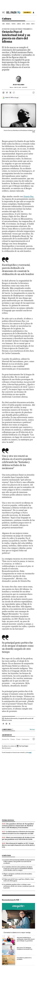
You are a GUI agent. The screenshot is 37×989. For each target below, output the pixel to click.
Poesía (18, 739)
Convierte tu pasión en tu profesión (24, 958)
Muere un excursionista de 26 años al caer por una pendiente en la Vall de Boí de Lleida (18, 838)
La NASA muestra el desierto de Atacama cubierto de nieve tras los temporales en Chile (18, 832)
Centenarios (25, 739)
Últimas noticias (8, 820)
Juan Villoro (18, 85)
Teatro (13, 24)
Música (8, 24)
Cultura (6, 19)
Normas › (32, 729)
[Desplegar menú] (3, 12)
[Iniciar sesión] (33, 12)
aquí (30, 752)
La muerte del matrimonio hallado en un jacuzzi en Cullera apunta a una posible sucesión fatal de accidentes (19, 861)
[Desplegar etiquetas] (33, 739)
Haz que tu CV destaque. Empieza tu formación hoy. (24, 948)
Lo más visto (6, 855)
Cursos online (18, 906)
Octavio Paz (5, 739)
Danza (28, 24)
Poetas (13, 739)
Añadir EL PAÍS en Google (11, 97)
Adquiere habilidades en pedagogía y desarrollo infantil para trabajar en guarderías (25, 939)
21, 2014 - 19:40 (20, 87)
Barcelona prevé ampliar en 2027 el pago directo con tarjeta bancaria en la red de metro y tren (18, 845)
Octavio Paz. (28, 196)
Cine (3, 24)
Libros (19, 24)
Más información (6, 748)
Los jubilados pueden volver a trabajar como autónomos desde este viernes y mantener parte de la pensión (18, 886)
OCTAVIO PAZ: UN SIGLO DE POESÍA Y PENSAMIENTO (17, 29)
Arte (23, 24)
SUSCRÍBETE (27, 12)
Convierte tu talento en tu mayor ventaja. (17, 932)
